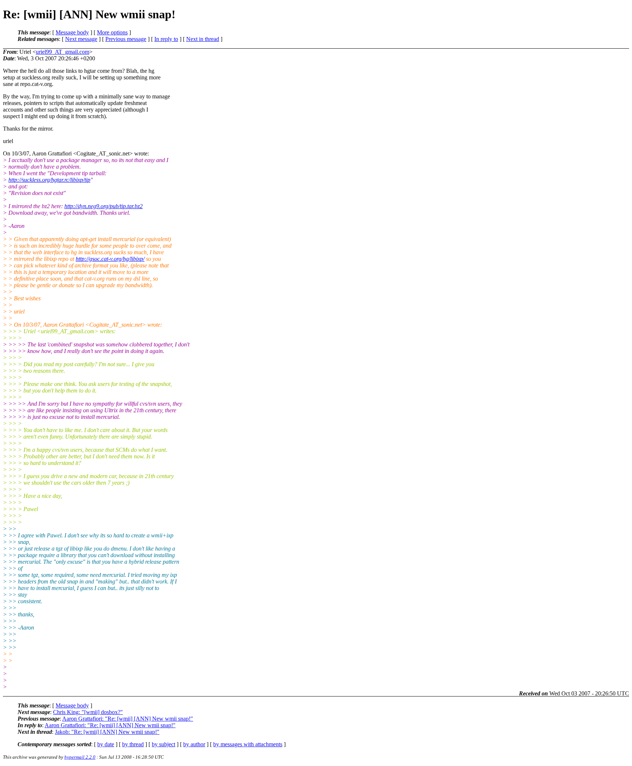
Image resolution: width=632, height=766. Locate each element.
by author (194, 744)
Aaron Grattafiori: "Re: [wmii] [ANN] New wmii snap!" (127, 719)
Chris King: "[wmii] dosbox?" (88, 712)
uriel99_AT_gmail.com (62, 52)
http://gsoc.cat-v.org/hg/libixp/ (110, 259)
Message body (72, 32)
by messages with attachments (247, 744)
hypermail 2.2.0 (79, 757)
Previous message (125, 39)
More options (112, 32)
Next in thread (202, 39)
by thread (133, 744)
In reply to (166, 39)
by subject (163, 744)
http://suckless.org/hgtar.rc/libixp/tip (49, 180)
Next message (81, 39)
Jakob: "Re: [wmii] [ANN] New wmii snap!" (107, 732)
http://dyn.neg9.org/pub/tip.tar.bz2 (103, 206)
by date (105, 744)
